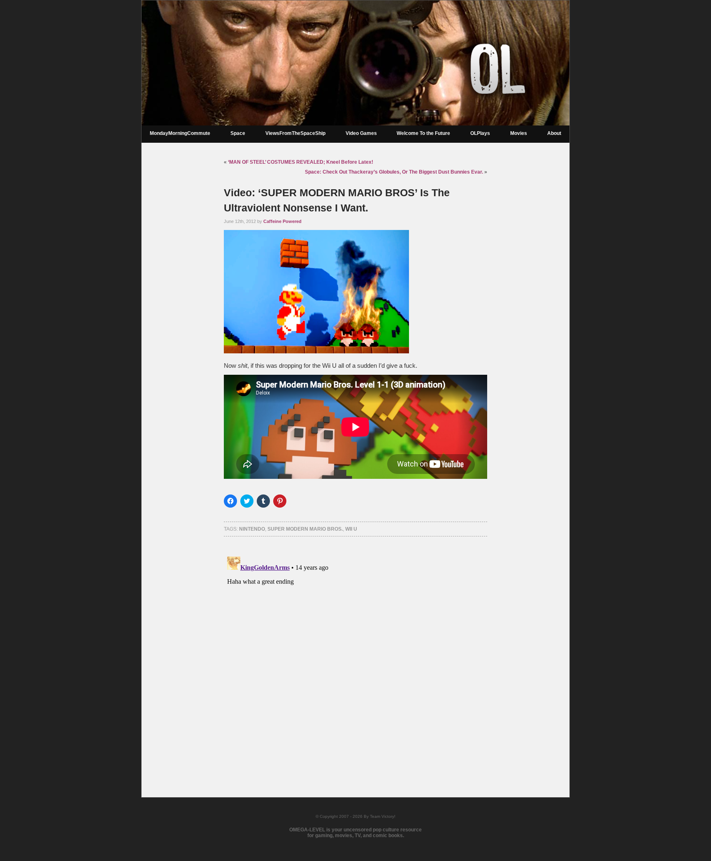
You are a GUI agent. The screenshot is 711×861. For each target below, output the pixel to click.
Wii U (351, 529)
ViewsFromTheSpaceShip (295, 133)
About (554, 133)
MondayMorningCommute (180, 133)
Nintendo (252, 529)
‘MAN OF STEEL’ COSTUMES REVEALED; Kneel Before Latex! (300, 162)
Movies (518, 133)
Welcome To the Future (423, 133)
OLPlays (480, 133)
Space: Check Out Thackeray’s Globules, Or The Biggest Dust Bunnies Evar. (394, 172)
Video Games (361, 133)
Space (237, 133)
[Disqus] (355, 656)
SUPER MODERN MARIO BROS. (305, 529)
